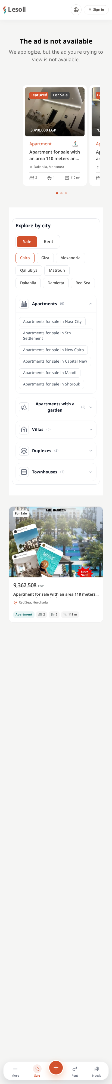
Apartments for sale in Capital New (55, 361)
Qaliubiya (29, 270)
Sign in (98, 9)
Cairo (25, 258)
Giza (45, 258)
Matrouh (57, 270)
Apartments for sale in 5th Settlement (47, 335)
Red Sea (83, 283)
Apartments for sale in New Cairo (53, 350)
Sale (27, 241)
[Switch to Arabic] (76, 10)
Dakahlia (28, 283)
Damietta (56, 283)
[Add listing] (56, 1067)
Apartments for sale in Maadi (49, 373)
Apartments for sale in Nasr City (52, 322)
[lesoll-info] (75, 144)
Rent (48, 241)
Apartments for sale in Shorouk (51, 384)
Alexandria (70, 258)
